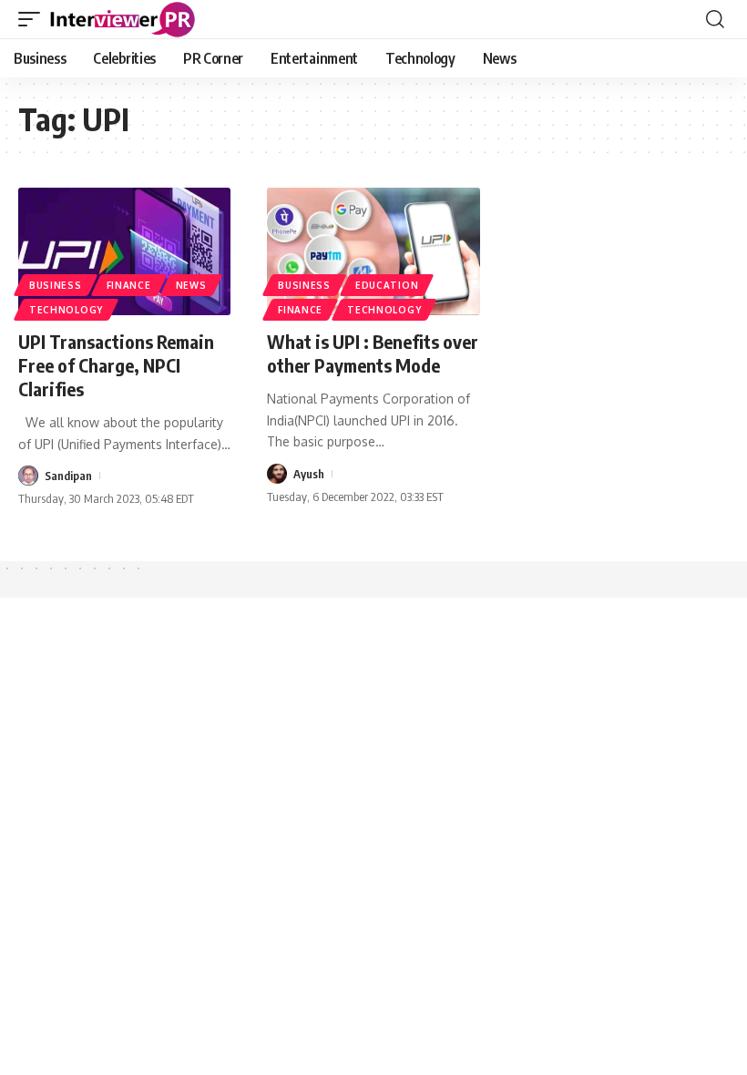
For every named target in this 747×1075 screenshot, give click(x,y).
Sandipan (68, 475)
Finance (129, 285)
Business (55, 285)
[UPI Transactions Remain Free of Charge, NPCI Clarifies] (124, 251)
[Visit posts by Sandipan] (28, 476)
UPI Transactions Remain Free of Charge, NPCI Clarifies (116, 365)
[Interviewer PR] (123, 19)
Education (386, 285)
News (191, 285)
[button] (33, 19)
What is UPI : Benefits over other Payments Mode (372, 353)
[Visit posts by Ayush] (277, 474)
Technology (66, 309)
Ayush (308, 473)
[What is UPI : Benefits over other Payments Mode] (373, 251)
